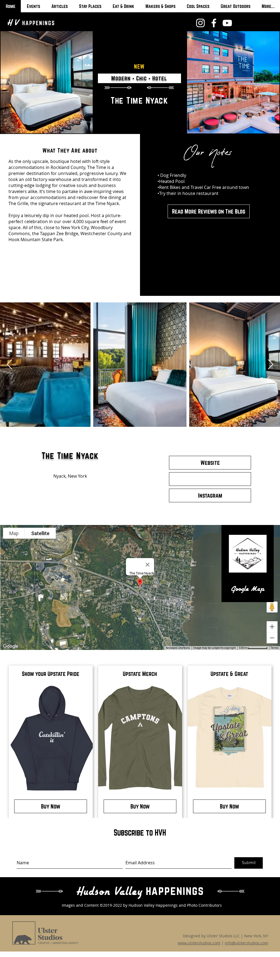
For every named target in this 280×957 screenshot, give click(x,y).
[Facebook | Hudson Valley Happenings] (214, 23)
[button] (210, 479)
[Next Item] (270, 364)
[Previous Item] (9, 364)
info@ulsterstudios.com (246, 943)
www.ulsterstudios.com (199, 943)
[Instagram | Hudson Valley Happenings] (200, 23)
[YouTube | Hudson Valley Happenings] (227, 23)
